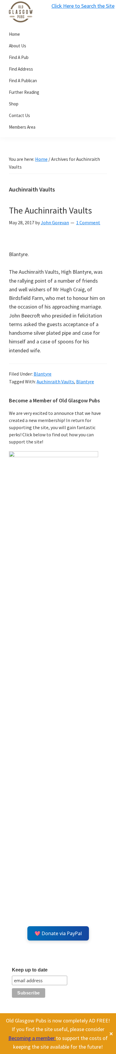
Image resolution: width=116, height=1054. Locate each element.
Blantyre (42, 374)
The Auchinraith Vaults (50, 210)
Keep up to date (30, 969)
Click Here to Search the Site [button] (83, 5)
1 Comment (88, 222)
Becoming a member (32, 1038)
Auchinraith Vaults (55, 381)
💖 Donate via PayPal (58, 933)
